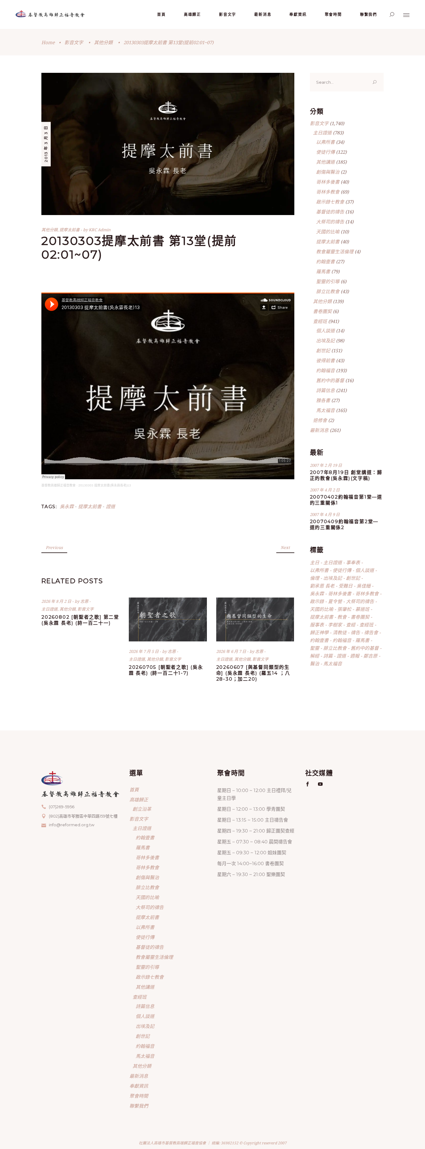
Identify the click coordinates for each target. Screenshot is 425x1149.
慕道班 (362, 609)
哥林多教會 (327, 192)
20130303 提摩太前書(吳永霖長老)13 (104, 485)
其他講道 (325, 162)
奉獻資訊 (138, 1086)
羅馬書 (323, 271)
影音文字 (73, 42)
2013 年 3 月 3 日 (46, 143)
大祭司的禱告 (330, 221)
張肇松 (344, 609)
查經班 (320, 321)
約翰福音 (325, 370)
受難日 (346, 586)
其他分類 (103, 42)
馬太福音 (325, 410)
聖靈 (314, 648)
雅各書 (323, 400)
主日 (314, 562)
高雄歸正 (138, 799)
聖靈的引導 (327, 281)
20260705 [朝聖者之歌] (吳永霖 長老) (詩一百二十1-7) (166, 670)
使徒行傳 (325, 152)
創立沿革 (142, 809)
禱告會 (371, 632)
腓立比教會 (327, 291)
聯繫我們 (138, 1106)
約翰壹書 (325, 261)
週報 (354, 656)
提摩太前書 (69, 229)
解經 (314, 656)
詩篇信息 (325, 390)
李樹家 (335, 624)
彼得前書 (325, 360)
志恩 (84, 601)
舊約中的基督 (330, 380)
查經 (350, 624)
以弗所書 (325, 142)
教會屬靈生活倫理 (334, 251)
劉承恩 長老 (322, 586)
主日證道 (49, 609)
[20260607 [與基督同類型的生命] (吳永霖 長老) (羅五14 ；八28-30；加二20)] (255, 619)
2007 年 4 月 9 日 (325, 514)
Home (48, 42)
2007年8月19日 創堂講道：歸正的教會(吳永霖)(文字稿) (346, 475)
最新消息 (319, 430)
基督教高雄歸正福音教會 (58, 485)
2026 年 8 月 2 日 (56, 601)
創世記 (323, 350)
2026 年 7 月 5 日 (144, 651)
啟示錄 (317, 601)
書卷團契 (322, 311)
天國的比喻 (327, 231)
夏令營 (335, 601)
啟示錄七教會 (330, 202)
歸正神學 (319, 632)
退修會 (320, 420)
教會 (342, 617)
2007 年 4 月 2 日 (325, 490)
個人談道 (325, 330)
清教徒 (340, 632)
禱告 (355, 632)
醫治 (314, 663)
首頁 (134, 789)
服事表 (317, 624)
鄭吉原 (370, 656)
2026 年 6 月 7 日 (231, 651)
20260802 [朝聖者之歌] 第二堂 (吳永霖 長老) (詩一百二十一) (80, 620)
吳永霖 (67, 506)
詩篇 (328, 656)
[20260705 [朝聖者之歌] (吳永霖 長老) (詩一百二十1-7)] (168, 619)
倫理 (314, 578)
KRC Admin (99, 229)
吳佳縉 (364, 586)
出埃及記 (325, 340)
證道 (110, 506)
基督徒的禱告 (330, 212)
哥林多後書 (327, 182)
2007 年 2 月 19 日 (326, 465)
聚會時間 (138, 1096)
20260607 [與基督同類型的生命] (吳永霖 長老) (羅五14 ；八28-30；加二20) (253, 673)
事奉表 (353, 562)
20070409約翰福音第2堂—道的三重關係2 (344, 524)
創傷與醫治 (327, 172)
